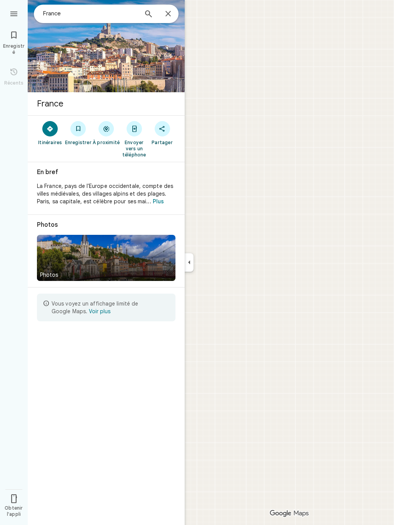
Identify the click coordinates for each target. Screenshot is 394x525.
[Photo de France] (106, 46)
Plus (158, 201)
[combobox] (90, 13)
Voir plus (99, 311)
